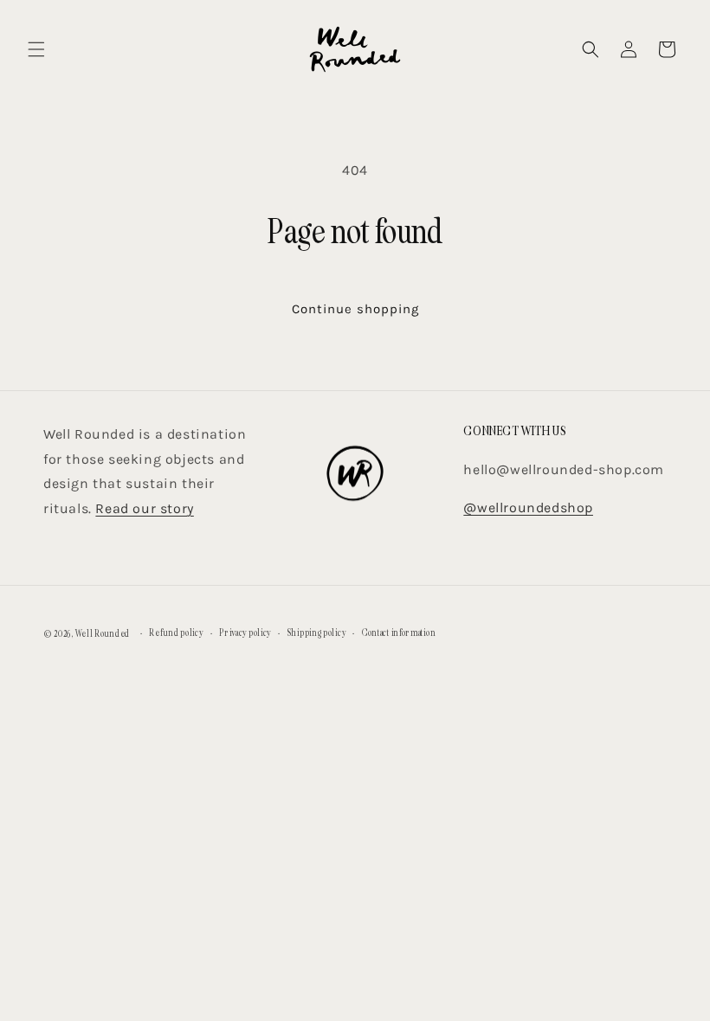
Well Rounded (102, 633)
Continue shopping (355, 309)
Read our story (144, 508)
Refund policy (176, 633)
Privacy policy (245, 633)
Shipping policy (316, 633)
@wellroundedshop (528, 507)
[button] (36, 49)
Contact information (399, 633)
